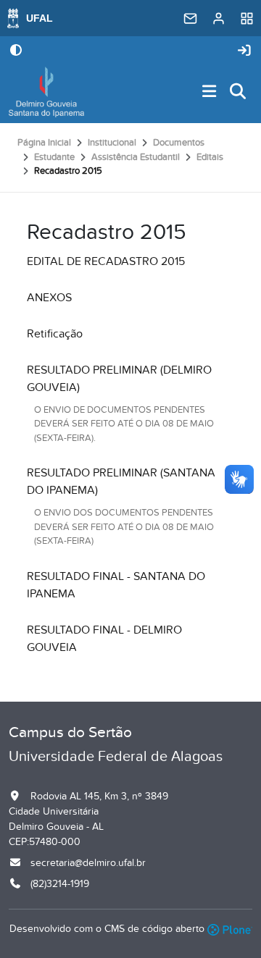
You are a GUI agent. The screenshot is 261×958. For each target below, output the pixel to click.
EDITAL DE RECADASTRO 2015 (106, 261)
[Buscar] (238, 92)
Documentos (178, 142)
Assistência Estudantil (135, 157)
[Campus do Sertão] (46, 92)
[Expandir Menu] (209, 92)
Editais (209, 157)
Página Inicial (44, 142)
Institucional (112, 142)
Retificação (55, 334)
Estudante (54, 157)
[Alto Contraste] (16, 51)
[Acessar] (244, 51)
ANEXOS (49, 297)
